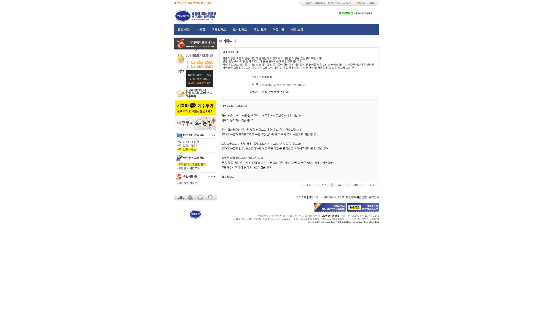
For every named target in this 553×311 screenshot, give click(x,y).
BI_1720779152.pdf (276, 92)
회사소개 (301, 197)
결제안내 (374, 197)
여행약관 (313, 197)
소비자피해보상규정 (332, 197)
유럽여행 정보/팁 (188, 183)
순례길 (201, 29)
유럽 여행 (184, 29)
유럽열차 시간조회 (189, 168)
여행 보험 (297, 29)
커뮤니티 (278, 29)
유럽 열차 (260, 29)
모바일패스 (240, 29)
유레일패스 (219, 29)
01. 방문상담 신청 (188, 141)
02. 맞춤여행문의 (188, 145)
